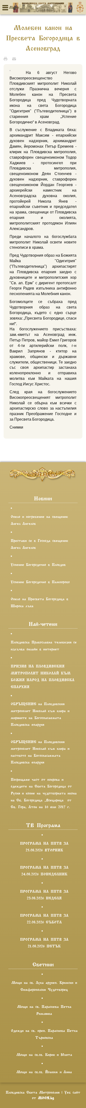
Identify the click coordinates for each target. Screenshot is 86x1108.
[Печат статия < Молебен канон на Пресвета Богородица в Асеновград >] (7, 59)
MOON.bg (46, 1098)
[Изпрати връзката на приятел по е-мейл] (15, 59)
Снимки (16, 427)
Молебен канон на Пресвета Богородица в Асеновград (43, 38)
